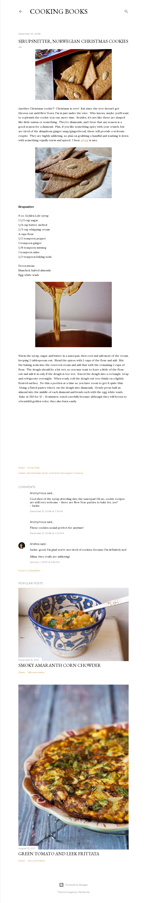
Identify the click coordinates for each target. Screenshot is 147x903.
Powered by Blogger (76, 884)
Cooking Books (59, 11)
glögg (84, 140)
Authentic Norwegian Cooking (66, 473)
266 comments (36, 672)
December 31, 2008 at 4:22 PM (47, 533)
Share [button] (21, 467)
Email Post (34, 467)
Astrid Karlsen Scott (37, 473)
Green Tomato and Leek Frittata (58, 854)
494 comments (36, 860)
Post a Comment (29, 570)
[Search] (126, 10)
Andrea (34, 544)
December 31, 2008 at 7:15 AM (46, 511)
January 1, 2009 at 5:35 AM (45, 562)
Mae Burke (84, 892)
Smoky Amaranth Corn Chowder (59, 665)
